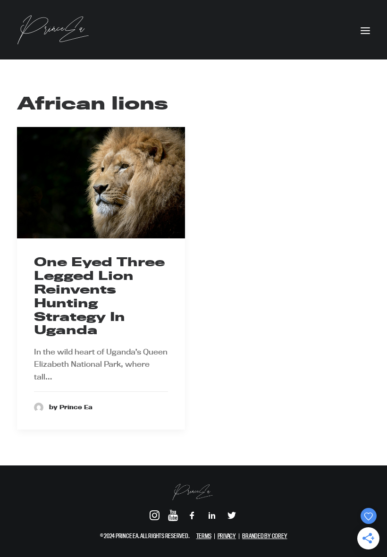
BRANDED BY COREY (264, 536)
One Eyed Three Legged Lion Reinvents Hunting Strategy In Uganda (99, 295)
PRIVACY (227, 536)
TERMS (203, 536)
